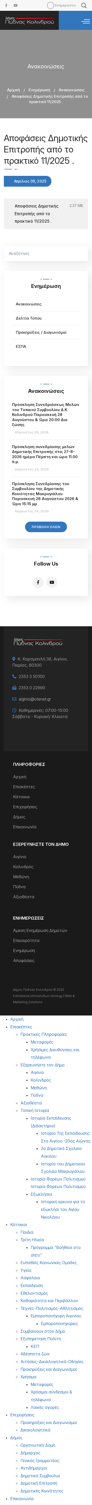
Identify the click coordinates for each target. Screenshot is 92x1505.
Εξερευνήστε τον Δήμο (42, 1064)
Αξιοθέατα (23, 896)
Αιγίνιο (19, 856)
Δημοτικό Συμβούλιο (40, 1475)
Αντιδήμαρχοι (33, 1468)
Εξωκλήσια (41, 1194)
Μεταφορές (42, 1042)
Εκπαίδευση (31, 1285)
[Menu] (85, 21)
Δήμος (19, 816)
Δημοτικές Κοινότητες (41, 1490)
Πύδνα (19, 886)
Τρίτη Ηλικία (32, 1239)
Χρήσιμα (28, 1376)
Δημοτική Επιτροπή (38, 1483)
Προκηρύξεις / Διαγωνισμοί (41, 332)
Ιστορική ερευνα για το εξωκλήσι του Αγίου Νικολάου (63, 1209)
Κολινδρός (23, 866)
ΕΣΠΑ (21, 346)
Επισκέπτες (24, 786)
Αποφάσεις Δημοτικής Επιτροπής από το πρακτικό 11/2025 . (37, 213)
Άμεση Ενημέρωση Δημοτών (40, 930)
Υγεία (25, 1270)
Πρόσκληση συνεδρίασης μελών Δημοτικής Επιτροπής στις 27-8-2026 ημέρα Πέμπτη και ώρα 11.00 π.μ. (45, 454)
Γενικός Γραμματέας (40, 1460)
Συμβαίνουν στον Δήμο (42, 1331)
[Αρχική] (29, 20)
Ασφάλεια (30, 1277)
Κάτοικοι (21, 796)
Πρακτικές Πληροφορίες (43, 1034)
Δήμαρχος (30, 1452)
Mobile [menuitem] (50, 5)
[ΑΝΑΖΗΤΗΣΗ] (81, 253)
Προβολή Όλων (46, 527)
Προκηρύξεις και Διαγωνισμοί (48, 1369)
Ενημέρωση (39, 89)
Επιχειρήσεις (25, 806)
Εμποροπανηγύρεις (59, 1323)
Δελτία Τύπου (29, 318)
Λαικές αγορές (45, 1407)
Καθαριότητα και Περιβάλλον (49, 1300)
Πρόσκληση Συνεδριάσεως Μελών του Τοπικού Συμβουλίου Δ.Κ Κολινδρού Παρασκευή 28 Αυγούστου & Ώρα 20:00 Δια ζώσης (45, 414)
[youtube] (16, 5)
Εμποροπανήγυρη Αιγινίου (56, 1315)
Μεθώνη (21, 876)
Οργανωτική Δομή (37, 1445)
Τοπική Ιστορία (34, 1110)
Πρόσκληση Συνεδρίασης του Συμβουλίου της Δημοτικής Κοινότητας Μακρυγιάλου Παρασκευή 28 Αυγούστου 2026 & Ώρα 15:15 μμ (45, 493)
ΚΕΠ (35, 1346)
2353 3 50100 (32, 676)
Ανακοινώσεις (72, 89)
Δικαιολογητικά (35, 1430)
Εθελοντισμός (34, 1293)
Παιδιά (26, 1232)
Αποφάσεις (23, 960)
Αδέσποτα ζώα (35, 1353)
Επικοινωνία (25, 826)
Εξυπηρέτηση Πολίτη (40, 1338)
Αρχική (13, 89)
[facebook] (6, 5)
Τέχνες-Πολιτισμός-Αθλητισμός (51, 1308)
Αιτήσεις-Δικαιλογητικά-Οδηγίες (52, 1361)
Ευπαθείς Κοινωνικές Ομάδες (48, 1262)
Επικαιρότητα (26, 940)
